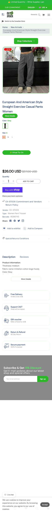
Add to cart (28, 181)
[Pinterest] (14, 221)
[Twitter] (19, 221)
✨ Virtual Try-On (16, 152)
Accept (45, 505)
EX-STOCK (14, 210)
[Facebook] (10, 221)
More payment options (12, 196)
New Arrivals (16, 27)
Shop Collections (24, 41)
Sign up (43, 379)
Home (5, 27)
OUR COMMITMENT (12, 7)
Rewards (34, 14)
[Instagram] (23, 221)
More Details (10, 116)
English (31, 7)
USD (43, 7)
